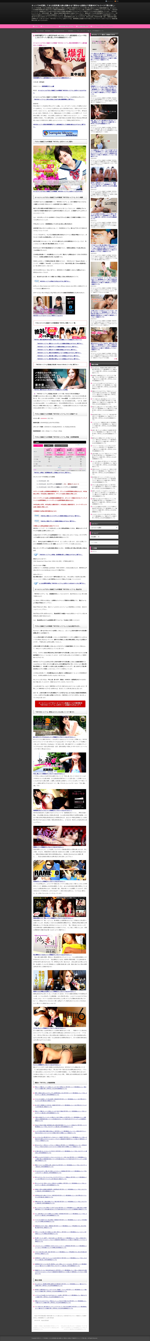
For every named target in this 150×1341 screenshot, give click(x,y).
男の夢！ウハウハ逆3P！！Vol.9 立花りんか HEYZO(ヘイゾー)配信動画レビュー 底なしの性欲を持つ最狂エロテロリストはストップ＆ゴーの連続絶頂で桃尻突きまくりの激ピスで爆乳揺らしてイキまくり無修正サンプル (61, 1239)
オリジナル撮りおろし (58, 1315)
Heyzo (35, 1315)
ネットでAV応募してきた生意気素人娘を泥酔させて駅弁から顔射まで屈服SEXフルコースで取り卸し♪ (73, 5)
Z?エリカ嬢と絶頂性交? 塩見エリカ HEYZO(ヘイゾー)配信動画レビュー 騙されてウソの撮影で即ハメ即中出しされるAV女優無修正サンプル (104, 486)
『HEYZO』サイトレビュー (49, 26)
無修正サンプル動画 (81, 1315)
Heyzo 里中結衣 (45, 1320)
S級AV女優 (49, 1315)
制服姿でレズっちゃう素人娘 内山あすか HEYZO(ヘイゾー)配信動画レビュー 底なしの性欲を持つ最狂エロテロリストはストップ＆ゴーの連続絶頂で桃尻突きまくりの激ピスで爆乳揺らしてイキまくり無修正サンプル (61, 1272)
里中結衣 (52, 1317)
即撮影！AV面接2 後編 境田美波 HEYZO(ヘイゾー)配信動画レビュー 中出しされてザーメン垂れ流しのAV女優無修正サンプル (46, 1327)
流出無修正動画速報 (83, 26)
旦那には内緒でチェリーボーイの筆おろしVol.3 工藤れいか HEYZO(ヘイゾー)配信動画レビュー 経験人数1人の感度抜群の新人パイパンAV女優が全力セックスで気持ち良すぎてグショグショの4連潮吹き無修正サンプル (60, 1119)
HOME (36, 26)
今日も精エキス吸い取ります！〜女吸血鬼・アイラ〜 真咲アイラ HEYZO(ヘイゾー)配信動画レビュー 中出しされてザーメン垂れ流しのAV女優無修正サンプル (74, 1327)
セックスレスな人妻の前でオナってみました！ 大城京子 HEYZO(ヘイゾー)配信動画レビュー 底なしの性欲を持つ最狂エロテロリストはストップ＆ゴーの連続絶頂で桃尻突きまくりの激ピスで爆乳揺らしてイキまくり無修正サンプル (61, 1139)
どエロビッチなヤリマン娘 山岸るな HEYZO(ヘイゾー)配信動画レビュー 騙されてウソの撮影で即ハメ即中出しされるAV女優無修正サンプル (104, 516)
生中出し (35, 1317)
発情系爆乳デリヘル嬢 (43, 1317)
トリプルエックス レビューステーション (102, 26)
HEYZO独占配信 (42, 1315)
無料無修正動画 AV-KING (67, 26)
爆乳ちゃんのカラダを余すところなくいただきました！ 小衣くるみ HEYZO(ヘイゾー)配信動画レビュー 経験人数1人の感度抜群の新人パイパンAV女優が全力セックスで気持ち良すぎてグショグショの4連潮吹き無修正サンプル (61, 1159)
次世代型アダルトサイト (70, 1315)
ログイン (94, 551)
